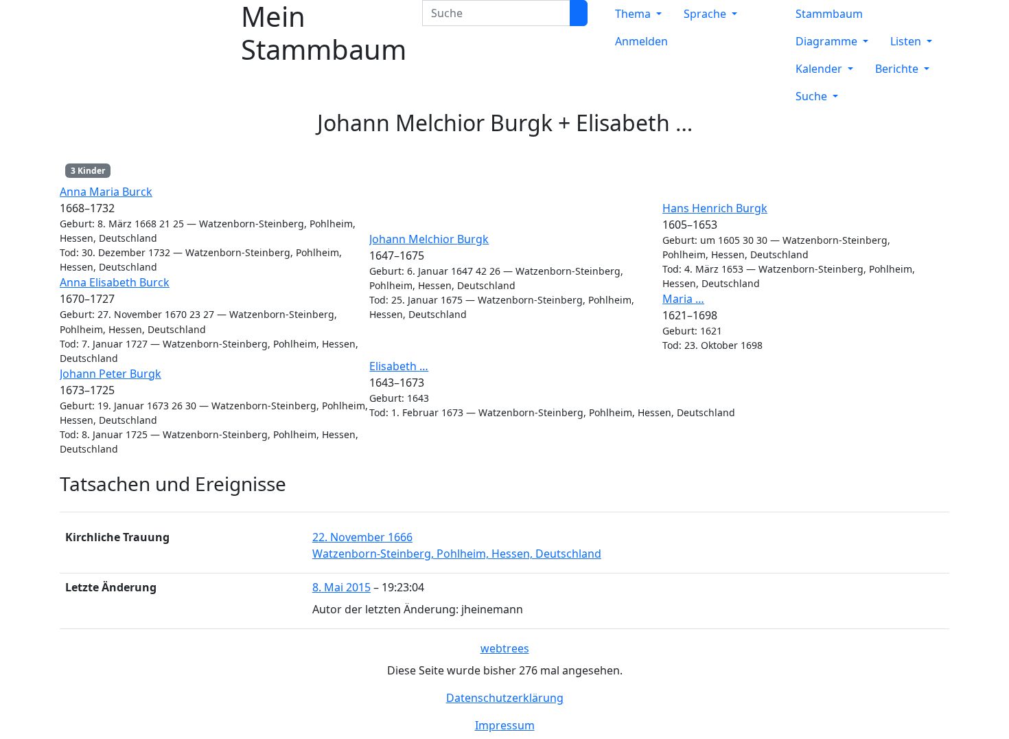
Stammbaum (829, 13)
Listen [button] (907, 41)
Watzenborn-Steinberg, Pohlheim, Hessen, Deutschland (456, 553)
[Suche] (579, 13)
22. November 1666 (362, 537)
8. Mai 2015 (341, 587)
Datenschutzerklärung (505, 697)
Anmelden (641, 41)
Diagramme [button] (828, 41)
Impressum (505, 725)
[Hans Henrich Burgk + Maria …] (940, 277)
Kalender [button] (820, 68)
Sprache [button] (706, 13)
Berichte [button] (898, 68)
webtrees (504, 648)
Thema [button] (634, 13)
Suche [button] (813, 96)
